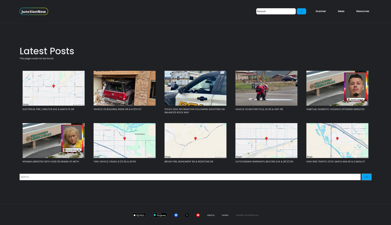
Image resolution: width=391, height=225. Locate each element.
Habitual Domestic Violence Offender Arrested (335, 109)
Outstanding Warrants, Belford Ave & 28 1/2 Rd (264, 161)
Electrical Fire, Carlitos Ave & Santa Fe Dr (48, 109)
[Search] (301, 11)
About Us (210, 215)
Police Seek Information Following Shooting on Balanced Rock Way (195, 111)
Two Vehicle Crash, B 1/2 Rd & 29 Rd (115, 161)
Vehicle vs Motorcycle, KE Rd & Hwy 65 (259, 109)
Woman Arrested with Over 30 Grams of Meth (51, 161)
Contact (225, 215)
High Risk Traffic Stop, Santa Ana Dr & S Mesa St (335, 161)
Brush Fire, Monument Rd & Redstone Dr (189, 161)
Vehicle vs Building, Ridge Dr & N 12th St (118, 109)
